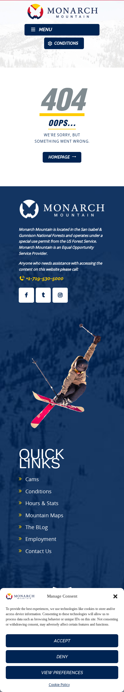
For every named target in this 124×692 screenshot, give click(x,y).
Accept (62, 640)
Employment (40, 538)
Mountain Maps (44, 515)
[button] (115, 596)
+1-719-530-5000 (44, 278)
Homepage (59, 157)
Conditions (38, 491)
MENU (45, 29)
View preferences (62, 672)
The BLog (36, 527)
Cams (32, 479)
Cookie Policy (59, 684)
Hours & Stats (42, 503)
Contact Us (38, 551)
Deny (62, 656)
